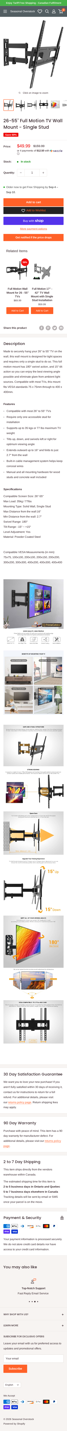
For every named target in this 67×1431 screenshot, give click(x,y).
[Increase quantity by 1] (43, 172)
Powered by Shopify (14, 1423)
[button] (40, 152)
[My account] (53, 11)
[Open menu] (5, 11)
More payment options (33, 228)
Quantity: (9, 172)
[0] (61, 11)
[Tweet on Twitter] (54, 328)
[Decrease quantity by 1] (20, 172)
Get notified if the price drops (33, 237)
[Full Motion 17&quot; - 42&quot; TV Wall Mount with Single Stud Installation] (42, 272)
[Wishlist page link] (40, 11)
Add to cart (33, 202)
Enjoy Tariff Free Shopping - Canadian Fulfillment (33, 3)
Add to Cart (17, 310)
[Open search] (47, 11)
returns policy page (19, 1102)
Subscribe (15, 1368)
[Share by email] (61, 328)
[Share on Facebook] (41, 328)
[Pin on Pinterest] (48, 328)
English (9, 1385)
